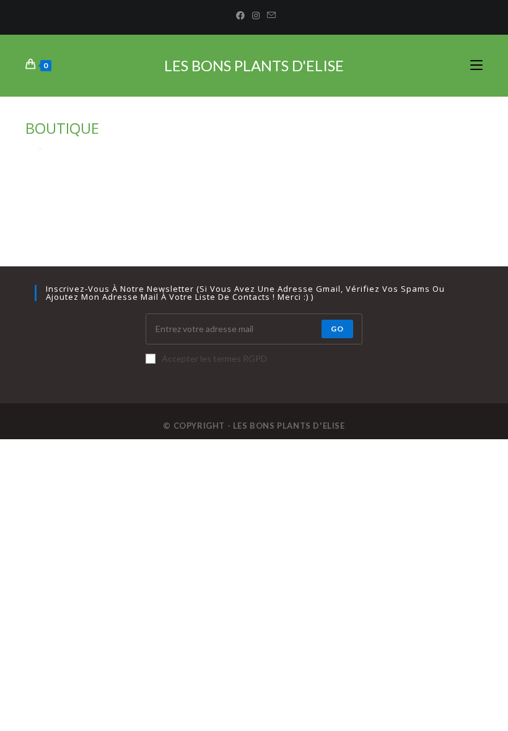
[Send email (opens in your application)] (269, 15)
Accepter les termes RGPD (214, 358)
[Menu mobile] (476, 66)
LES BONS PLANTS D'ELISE (254, 65)
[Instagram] (255, 15)
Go (337, 328)
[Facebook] (240, 15)
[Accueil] (29, 149)
